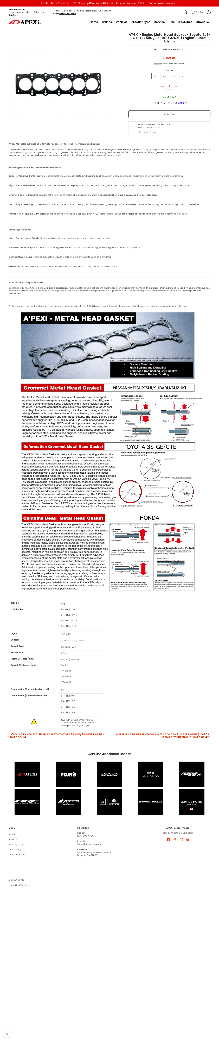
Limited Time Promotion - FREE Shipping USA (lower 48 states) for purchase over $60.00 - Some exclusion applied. (109, 3)
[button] (168, 839)
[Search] (186, 12)
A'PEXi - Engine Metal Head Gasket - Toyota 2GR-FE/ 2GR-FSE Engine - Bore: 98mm (57, 736)
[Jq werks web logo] (109, 802)
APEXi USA (13, 880)
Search (12, 834)
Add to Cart (169, 114)
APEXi (156, 49)
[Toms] (68, 774)
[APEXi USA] (25, 22)
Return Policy (15, 849)
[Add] (176, 86)
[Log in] (208, 12)
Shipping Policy (16, 844)
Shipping (157, 63)
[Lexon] (109, 774)
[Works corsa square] (150, 802)
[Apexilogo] (27, 774)
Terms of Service (16, 854)
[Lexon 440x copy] (150, 774)
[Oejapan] (191, 802)
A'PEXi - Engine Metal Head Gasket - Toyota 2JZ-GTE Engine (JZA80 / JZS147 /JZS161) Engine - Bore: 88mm (162, 736)
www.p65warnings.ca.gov (75, 725)
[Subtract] (162, 86)
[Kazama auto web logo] (191, 774)
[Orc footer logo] (27, 802)
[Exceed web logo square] (68, 802)
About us (13, 839)
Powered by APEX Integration (21, 885)
